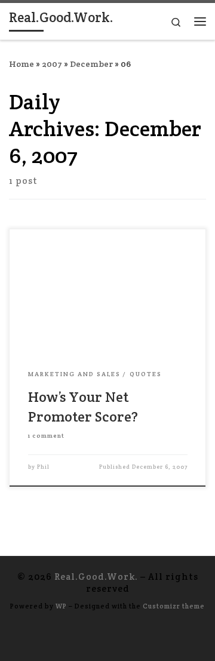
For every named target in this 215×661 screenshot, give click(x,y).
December (91, 64)
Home (21, 64)
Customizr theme (174, 606)
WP (61, 606)
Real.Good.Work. (96, 576)
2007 (52, 64)
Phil (43, 467)
